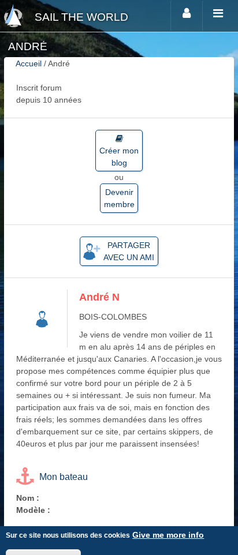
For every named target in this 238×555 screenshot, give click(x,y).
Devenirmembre (119, 198)
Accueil (29, 63)
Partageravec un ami (128, 251)
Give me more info (168, 534)
